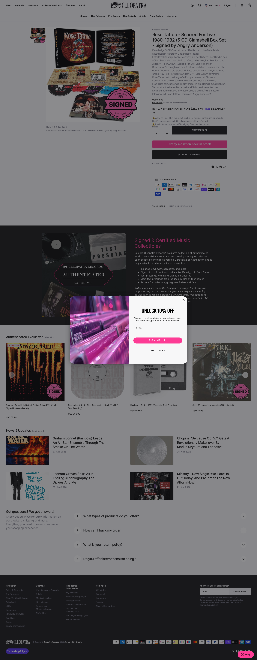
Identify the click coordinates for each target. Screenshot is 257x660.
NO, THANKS (158, 350)
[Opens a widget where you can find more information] (245, 655)
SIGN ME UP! (158, 340)
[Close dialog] (184, 300)
